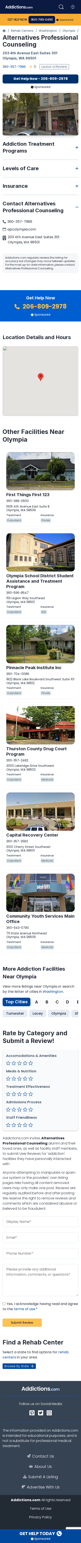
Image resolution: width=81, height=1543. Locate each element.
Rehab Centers (22, 31)
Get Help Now (17, 19)
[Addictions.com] (4, 31)
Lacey (38, 1013)
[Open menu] (73, 6)
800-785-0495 (42, 19)
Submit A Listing (43, 1476)
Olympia (68, 31)
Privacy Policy (40, 1517)
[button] (40, 377)
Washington (48, 31)
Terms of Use (40, 1508)
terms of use (24, 1309)
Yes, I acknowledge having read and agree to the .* (40, 1306)
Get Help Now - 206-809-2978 (40, 78)
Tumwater (15, 1013)
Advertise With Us (43, 1487)
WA (22, 58)
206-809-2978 (44, 306)
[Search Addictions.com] (61, 6)
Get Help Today (37, 1534)
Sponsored (66, 19)
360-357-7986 (14, 66)
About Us (43, 1466)
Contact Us (43, 1456)
